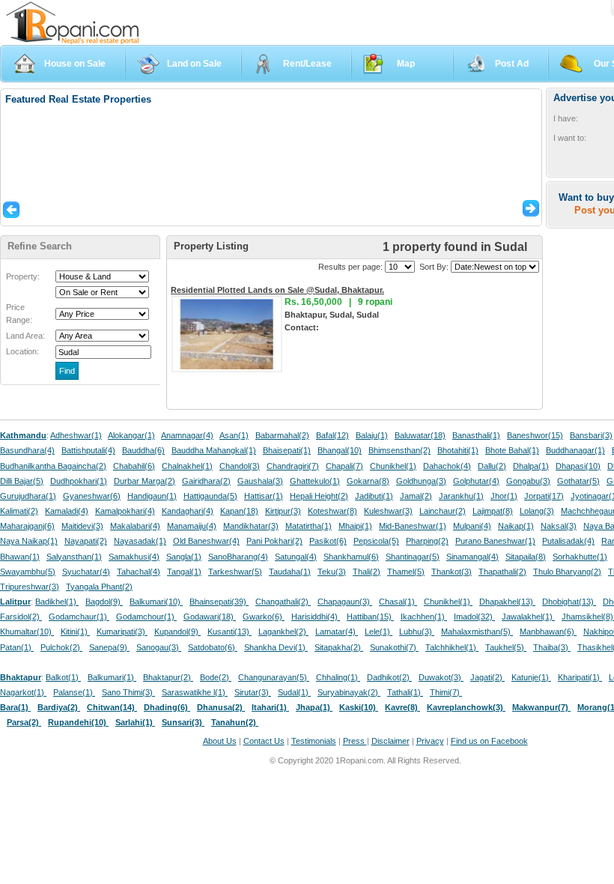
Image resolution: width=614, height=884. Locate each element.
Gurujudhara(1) (28, 495)
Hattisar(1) (263, 495)
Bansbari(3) (591, 435)
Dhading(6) (167, 707)
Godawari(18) (209, 616)
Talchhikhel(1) (451, 647)
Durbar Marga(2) (144, 480)
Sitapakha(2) (338, 647)
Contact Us (264, 740)
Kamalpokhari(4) (125, 510)
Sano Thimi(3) (128, 692)
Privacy (430, 740)
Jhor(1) (503, 495)
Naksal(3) (559, 525)
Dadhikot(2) (389, 677)
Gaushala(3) (260, 480)
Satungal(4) (296, 556)
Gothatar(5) (578, 480)
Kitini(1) (75, 631)
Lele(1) (378, 631)
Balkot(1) (63, 677)
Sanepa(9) (109, 647)
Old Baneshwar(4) (206, 540)
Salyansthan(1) (74, 556)
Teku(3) (331, 571)
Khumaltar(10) (27, 631)
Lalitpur (15, 601)
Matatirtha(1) (308, 525)
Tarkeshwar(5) (235, 571)
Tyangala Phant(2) (99, 586)
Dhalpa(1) (531, 465)
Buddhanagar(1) (575, 450)
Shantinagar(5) (413, 556)
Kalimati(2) (19, 510)
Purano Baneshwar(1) (495, 540)
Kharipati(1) (580, 677)
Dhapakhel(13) (507, 601)
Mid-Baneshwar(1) (412, 525)
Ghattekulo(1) (315, 480)
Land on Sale (194, 63)
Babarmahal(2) (282, 435)
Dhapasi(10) (578, 465)
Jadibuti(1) (374, 495)
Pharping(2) (427, 540)
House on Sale (75, 63)
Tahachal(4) (138, 571)
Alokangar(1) (131, 435)
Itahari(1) (270, 707)
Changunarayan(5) (273, 677)
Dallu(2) (492, 465)
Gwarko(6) (264, 616)
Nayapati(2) (85, 540)
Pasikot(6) (328, 540)
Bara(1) (15, 707)
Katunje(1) (531, 677)
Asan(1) (234, 435)
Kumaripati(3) (122, 631)
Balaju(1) (372, 435)
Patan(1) (17, 647)
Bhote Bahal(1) (512, 450)
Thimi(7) (446, 692)
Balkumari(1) (112, 677)
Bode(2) (215, 677)
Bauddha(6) (143, 450)
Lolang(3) (537, 510)
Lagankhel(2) (283, 631)
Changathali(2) (283, 601)
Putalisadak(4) (568, 540)
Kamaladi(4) (66, 510)
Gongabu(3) (528, 480)
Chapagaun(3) (344, 601)
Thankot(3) (451, 571)
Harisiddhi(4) (315, 616)
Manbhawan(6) (548, 631)
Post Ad (512, 63)
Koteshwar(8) (332, 510)
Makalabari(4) (135, 525)
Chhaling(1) (338, 677)
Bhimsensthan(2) (399, 450)
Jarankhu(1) (461, 495)
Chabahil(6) (134, 465)
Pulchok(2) (61, 647)
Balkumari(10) (156, 601)
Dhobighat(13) (569, 601)
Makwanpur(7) (541, 707)
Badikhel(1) (57, 601)
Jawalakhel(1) (528, 616)
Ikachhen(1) (424, 616)
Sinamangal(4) (472, 556)
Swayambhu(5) (27, 571)
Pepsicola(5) (376, 540)
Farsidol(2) (21, 616)
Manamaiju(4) (191, 525)
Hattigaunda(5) (210, 495)
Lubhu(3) (416, 631)
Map (406, 63)
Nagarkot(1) (23, 692)
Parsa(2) (24, 722)
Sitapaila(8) (525, 556)
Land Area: (25, 335)
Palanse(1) (74, 692)
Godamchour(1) (146, 616)
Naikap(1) (516, 525)
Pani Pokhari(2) (274, 540)
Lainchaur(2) (442, 510)
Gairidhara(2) (206, 480)
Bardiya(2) (58, 707)
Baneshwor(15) (535, 435)
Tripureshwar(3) (29, 586)
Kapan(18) (239, 510)
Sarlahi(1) (135, 722)
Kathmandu (23, 435)
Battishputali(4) (88, 450)
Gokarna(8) (368, 480)
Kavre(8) (402, 707)
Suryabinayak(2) (348, 692)
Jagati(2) (487, 677)
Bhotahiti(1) (457, 450)
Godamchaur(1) (79, 616)
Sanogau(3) (158, 647)
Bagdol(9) (104, 601)
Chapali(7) (344, 465)
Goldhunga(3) (421, 480)
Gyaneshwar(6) (92, 495)
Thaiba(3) (552, 647)
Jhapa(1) (314, 707)
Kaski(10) (358, 707)
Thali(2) (366, 571)
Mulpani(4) (472, 525)
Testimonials (313, 740)
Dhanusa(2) (221, 707)
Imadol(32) (474, 616)
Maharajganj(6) (27, 525)
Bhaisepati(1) (287, 450)
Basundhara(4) (27, 450)
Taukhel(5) (505, 647)
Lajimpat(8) (492, 510)
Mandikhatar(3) (251, 525)
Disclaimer (390, 740)
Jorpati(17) (544, 495)
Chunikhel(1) (393, 465)
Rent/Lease (307, 63)
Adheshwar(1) (76, 435)
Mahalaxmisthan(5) (477, 631)
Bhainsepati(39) (219, 601)
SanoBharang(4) (238, 556)
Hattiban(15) (370, 616)
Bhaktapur (20, 677)
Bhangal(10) (339, 450)
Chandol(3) (239, 465)
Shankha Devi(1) (276, 647)
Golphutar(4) (476, 480)
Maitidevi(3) (82, 525)
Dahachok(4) (447, 465)
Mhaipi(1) (355, 525)
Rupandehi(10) (78, 722)
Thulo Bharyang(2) (567, 571)
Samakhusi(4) (134, 556)
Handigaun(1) (152, 495)
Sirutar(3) (252, 692)
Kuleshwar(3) (388, 510)
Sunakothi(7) (394, 647)
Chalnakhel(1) (187, 465)
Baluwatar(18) (420, 435)
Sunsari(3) (183, 722)
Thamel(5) (406, 571)
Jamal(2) (416, 495)
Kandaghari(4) (187, 510)
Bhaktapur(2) (168, 677)
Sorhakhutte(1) (580, 556)
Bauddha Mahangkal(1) (213, 450)
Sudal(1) (294, 692)
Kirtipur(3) (283, 510)
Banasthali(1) (476, 435)
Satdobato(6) (212, 647)
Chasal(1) (398, 601)
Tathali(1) (405, 692)
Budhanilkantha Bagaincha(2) (53, 465)
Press (355, 740)
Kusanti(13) (229, 631)
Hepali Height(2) (319, 495)
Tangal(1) (184, 571)
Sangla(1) (183, 556)
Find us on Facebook (489, 740)
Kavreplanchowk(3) (466, 707)
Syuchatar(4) (86, 571)
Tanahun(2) (234, 722)
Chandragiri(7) (293, 465)
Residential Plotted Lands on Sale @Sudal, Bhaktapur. (277, 289)
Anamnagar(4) (187, 435)
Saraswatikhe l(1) (195, 692)
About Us (220, 740)
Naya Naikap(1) (29, 540)
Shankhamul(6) (351, 556)
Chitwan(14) (112, 707)
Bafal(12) (332, 435)
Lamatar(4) (336, 631)
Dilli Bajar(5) (21, 480)
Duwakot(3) (441, 677)
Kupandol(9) (177, 631)
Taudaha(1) (290, 571)
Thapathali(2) (502, 571)
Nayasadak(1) (140, 540)
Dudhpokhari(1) (78, 480)
